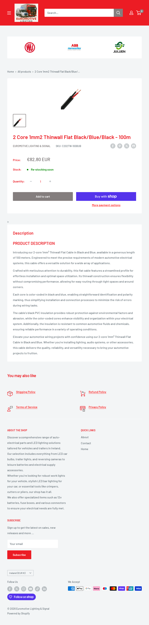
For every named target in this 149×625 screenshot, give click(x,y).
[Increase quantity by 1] (50, 181)
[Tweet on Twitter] (126, 145)
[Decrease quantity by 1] (31, 181)
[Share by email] (133, 145)
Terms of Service (26, 407)
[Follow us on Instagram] (23, 588)
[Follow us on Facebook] (9, 588)
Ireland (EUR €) (17, 572)
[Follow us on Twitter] (16, 588)
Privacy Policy (97, 407)
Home (10, 71)
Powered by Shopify (18, 613)
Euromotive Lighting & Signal (32, 146)
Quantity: (19, 181)
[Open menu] (9, 12)
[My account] (131, 13)
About (85, 437)
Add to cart (43, 196)
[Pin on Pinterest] (119, 145)
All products (24, 71)
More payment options (106, 205)
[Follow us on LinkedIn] (44, 588)
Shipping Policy (25, 391)
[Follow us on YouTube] (30, 588)
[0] (138, 13)
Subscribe (19, 554)
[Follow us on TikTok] (37, 588)
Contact (86, 443)
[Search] (118, 13)
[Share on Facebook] (112, 145)
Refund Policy (97, 391)
